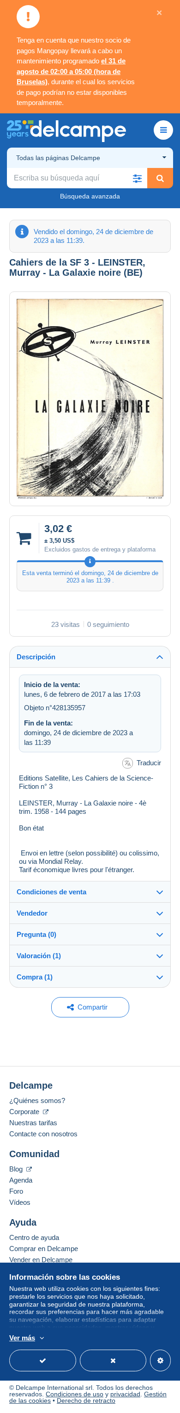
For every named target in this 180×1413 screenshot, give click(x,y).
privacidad (125, 1394)
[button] (137, 178)
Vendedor (32, 913)
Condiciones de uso (74, 1394)
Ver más (22, 1338)
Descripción (36, 657)
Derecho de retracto (86, 1400)
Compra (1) (35, 977)
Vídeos (19, 1202)
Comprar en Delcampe (43, 1248)
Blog (16, 1169)
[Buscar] (160, 178)
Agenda (20, 1180)
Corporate (25, 1112)
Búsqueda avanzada (90, 196)
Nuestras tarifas (33, 1123)
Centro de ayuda (34, 1237)
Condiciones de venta (51, 892)
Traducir (149, 763)
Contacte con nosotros (43, 1134)
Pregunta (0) (36, 934)
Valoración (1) (39, 956)
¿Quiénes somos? (37, 1100)
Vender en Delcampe (40, 1260)
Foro (16, 1191)
